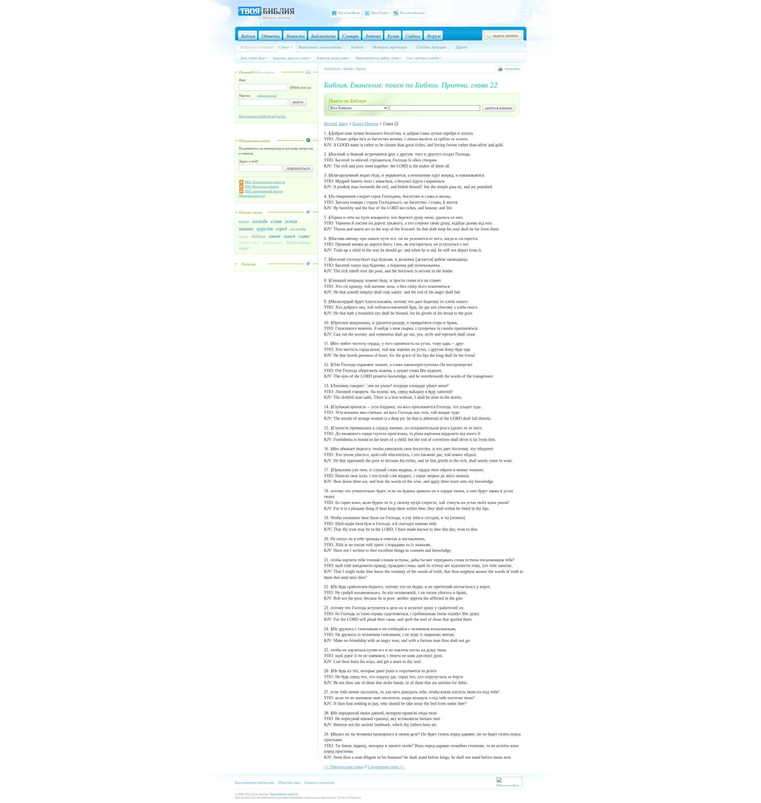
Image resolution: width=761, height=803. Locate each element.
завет (275, 236)
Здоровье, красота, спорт (291, 58)
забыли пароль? (267, 95)
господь (260, 221)
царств (265, 228)
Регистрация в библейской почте (262, 116)
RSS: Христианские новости (265, 182)
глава (243, 236)
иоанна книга (249, 242)
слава (303, 236)
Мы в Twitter (380, 13)
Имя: (242, 80)
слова (276, 221)
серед (281, 228)
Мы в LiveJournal (412, 13)
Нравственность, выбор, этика (377, 58)
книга (244, 221)
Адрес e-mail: (248, 161)
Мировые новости (252, 195)
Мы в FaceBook (349, 13)
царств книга (272, 242)
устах (291, 221)
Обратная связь (289, 782)
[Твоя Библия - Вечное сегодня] (266, 14)
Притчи (360, 68)
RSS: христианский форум (264, 191)
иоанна (246, 228)
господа (298, 229)
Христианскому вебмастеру (254, 782)
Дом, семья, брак (252, 58)
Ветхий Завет (336, 124)
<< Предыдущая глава (343, 767)
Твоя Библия (332, 68)
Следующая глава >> (386, 767)
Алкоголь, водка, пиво (332, 58)
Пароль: (258, 95)
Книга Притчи (365, 124)
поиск (289, 236)
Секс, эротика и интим (423, 58)
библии (258, 236)
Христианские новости (284, 794)
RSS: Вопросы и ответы (262, 186)
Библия (348, 68)
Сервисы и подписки (319, 782)
